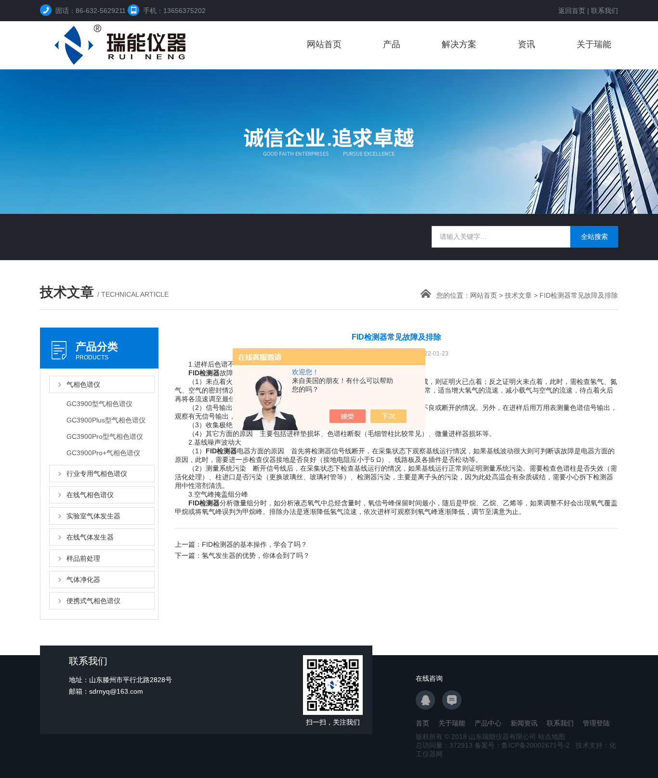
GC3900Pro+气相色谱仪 (103, 453)
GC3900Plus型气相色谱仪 (105, 420)
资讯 (526, 44)
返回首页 (571, 10)
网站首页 (324, 44)
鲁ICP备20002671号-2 (535, 745)
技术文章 (518, 295)
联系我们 (604, 10)
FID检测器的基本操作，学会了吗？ (254, 544)
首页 (422, 723)
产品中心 (487, 723)
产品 (391, 44)
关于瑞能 (594, 44)
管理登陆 (596, 723)
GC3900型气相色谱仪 (99, 404)
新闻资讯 (524, 723)
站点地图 (551, 736)
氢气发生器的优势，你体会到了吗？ (256, 555)
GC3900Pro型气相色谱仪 (104, 436)
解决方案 (459, 44)
